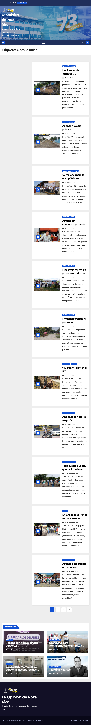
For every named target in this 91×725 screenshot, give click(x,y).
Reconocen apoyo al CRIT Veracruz (22, 644)
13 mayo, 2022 (69, 183)
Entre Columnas (55, 666)
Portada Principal (69, 122)
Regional (72, 66)
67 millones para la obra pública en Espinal (73, 178)
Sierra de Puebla (68, 265)
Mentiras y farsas (60, 669)
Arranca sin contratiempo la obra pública (74, 224)
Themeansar (39, 720)
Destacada (66, 364)
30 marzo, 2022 (70, 424)
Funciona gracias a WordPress (12, 720)
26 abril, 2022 (69, 228)
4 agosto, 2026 (13, 649)
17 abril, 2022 (69, 375)
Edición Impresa (84, 720)
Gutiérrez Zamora (69, 216)
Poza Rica (9, 639)
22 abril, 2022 (69, 326)
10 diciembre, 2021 (72, 522)
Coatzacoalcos (55, 639)
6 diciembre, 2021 (71, 571)
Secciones (73, 720)
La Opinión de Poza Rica (10, 19)
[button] (83, 42)
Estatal (74, 364)
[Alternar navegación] (43, 42)
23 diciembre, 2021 (72, 473)
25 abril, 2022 (69, 277)
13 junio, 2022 (70, 134)
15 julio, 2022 (69, 78)
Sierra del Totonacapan (71, 171)
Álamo (65, 66)
